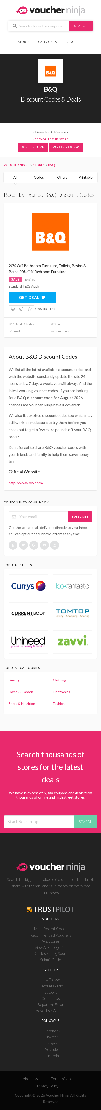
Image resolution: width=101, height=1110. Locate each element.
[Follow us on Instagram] (54, 545)
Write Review (66, 147)
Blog (70, 42)
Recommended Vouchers (50, 935)
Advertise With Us (50, 1010)
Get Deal (29, 297)
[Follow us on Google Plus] (33, 545)
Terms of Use (61, 1078)
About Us (30, 1078)
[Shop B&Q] (50, 71)
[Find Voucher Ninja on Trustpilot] (50, 905)
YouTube (52, 1049)
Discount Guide (50, 986)
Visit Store (33, 147)
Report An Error (50, 1004)
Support (50, 992)
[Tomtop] (72, 613)
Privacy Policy (47, 1086)
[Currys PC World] (28, 585)
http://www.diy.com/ (26, 482)
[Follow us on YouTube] (44, 545)
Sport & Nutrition (22, 703)
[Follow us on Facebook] (13, 545)
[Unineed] (28, 641)
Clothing (59, 680)
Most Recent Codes (50, 928)
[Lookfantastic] (72, 585)
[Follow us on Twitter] (23, 545)
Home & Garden (21, 692)
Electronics (61, 692)
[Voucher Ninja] (50, 10)
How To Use (50, 980)
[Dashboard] (82, 39)
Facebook (52, 1031)
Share (58, 324)
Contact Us (50, 998)
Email (16, 331)
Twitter (52, 1037)
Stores (23, 42)
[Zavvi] (72, 641)
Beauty (14, 680)
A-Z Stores (51, 941)
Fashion (59, 703)
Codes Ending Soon (50, 953)
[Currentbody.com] (28, 613)
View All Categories (50, 947)
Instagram (52, 1043)
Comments (61, 331)
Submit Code (50, 959)
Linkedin (52, 1055)
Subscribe (80, 516)
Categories (47, 42)
